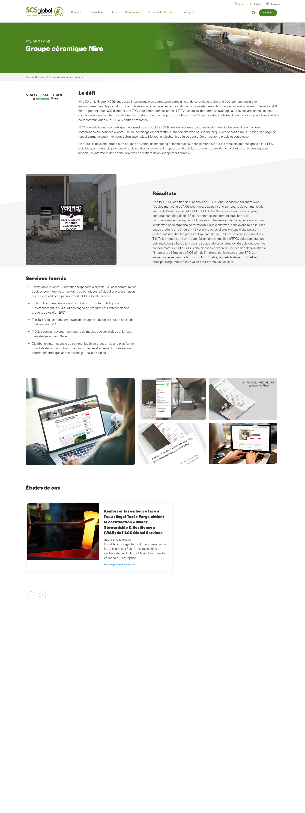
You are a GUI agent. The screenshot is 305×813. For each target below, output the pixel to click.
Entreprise (189, 12)
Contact (268, 12)
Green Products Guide (161, 12)
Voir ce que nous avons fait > (120, 564)
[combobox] (275, 4)
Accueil (29, 77)
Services (76, 12)
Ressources (132, 12)
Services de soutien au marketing (65, 77)
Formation (97, 12)
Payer (241, 3)
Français (275, 3)
